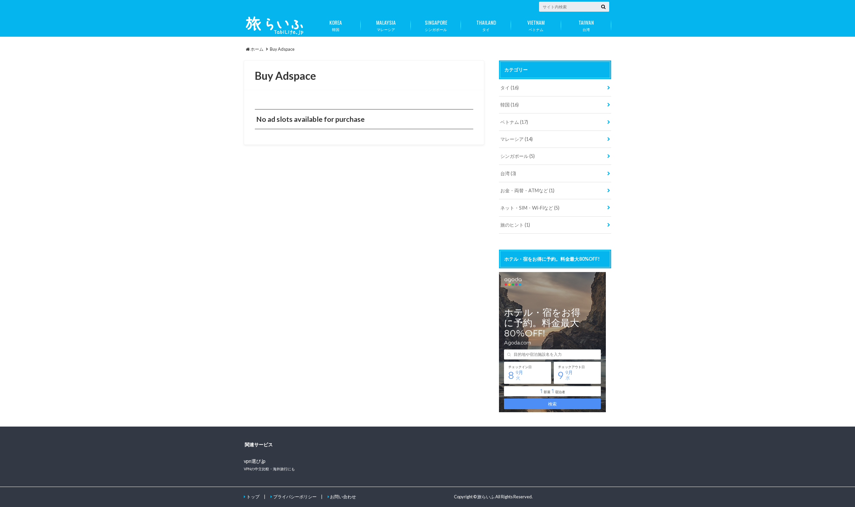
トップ (253, 496)
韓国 (335, 25)
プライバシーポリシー (295, 496)
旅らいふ (486, 496)
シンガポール (436, 25)
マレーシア (386, 25)
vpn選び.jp (255, 461)
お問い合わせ (343, 496)
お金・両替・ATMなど (527, 190)
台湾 (586, 25)
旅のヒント (515, 225)
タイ (486, 25)
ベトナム (536, 25)
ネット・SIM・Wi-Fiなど (529, 208)
